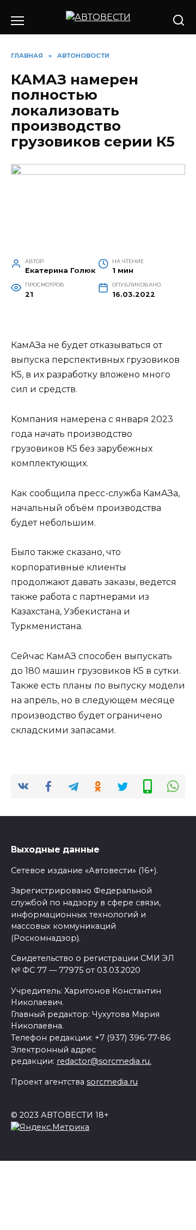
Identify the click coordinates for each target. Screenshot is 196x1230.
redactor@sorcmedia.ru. (104, 1061)
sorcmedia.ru (112, 1082)
